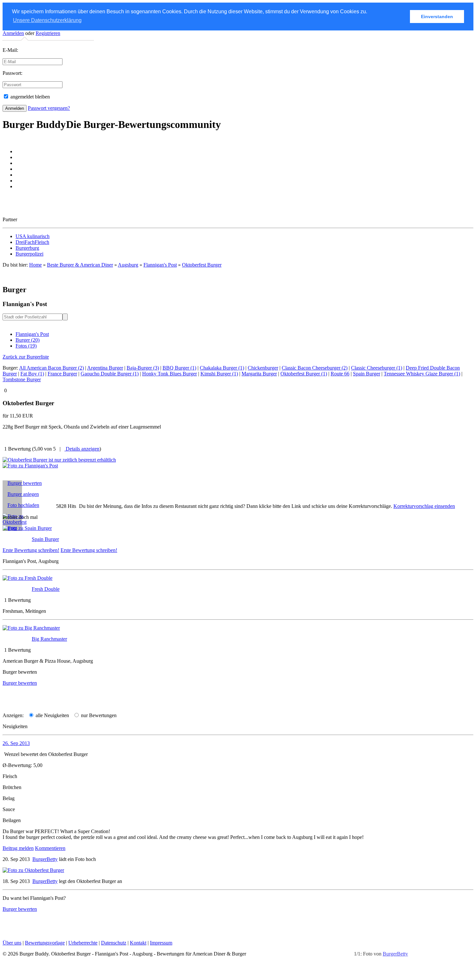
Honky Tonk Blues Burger (169, 373)
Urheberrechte (82, 942)
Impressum (161, 942)
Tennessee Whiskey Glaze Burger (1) (422, 373)
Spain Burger (366, 373)
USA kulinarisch (33, 236)
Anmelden (13, 33)
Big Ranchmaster (49, 639)
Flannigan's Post (32, 334)
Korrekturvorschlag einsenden (424, 506)
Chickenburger (263, 368)
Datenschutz (113, 942)
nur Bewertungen (98, 715)
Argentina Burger (105, 368)
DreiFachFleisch (32, 242)
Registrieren (48, 33)
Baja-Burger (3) (143, 368)
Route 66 (340, 373)
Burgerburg (27, 248)
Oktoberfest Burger (201, 265)
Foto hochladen (23, 505)
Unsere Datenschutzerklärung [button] (47, 20)
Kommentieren (50, 848)
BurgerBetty (395, 953)
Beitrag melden (18, 848)
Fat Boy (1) (32, 373)
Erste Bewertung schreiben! (31, 550)
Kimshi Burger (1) (219, 373)
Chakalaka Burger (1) (222, 368)
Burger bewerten (24, 483)
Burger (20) (28, 340)
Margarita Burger (259, 373)
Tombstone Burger (22, 379)
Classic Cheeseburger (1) (376, 368)
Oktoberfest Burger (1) (303, 373)
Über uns (12, 942)
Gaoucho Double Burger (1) (110, 373)
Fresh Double (46, 589)
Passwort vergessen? (49, 108)
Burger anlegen (23, 494)
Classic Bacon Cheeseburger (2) (314, 368)
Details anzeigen (81, 449)
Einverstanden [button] (437, 16)
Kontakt (138, 942)
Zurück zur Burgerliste (26, 357)
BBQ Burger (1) (179, 368)
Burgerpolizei (29, 254)
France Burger (62, 373)
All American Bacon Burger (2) (51, 368)
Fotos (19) (26, 346)
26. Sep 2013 (16, 743)
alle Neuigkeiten (51, 715)
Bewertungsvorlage (45, 942)
